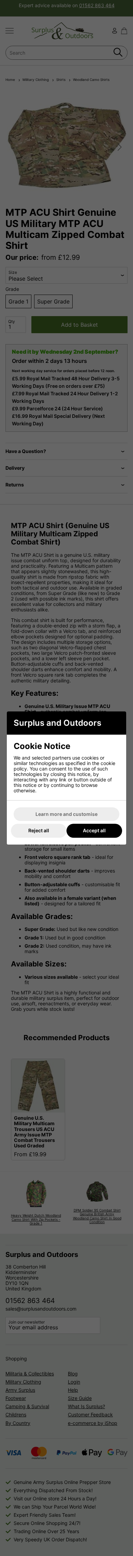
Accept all (94, 830)
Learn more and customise (66, 814)
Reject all (38, 830)
